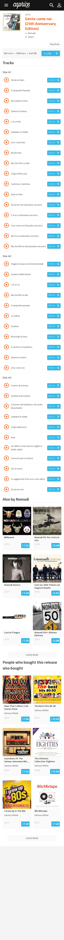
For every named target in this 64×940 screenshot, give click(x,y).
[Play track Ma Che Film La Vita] (6, 163)
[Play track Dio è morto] (6, 469)
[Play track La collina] (6, 316)
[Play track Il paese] (6, 327)
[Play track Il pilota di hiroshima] (6, 396)
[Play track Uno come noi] (6, 368)
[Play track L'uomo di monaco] (6, 386)
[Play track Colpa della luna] (6, 427)
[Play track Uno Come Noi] (6, 143)
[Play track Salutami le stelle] (6, 417)
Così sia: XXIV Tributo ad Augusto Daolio (47, 586)
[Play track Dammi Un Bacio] (6, 111)
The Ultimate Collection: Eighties (44, 760)
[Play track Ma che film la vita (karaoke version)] (6, 247)
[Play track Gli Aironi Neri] (6, 80)
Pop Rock (54, 44)
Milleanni (9, 537)
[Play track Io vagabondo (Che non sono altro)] (6, 479)
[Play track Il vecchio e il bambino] (6, 347)
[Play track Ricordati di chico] (6, 337)
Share (31, 37)
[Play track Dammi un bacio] (6, 358)
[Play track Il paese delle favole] (6, 275)
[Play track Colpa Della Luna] (6, 174)
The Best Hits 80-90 (45, 706)
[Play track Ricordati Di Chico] (6, 101)
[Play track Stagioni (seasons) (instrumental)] (6, 264)
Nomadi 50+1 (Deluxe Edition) (45, 634)
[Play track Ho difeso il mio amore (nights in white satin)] (6, 448)
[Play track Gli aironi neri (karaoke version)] (6, 205)
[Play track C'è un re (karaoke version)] (6, 215)
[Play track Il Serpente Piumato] (6, 91)
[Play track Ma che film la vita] (6, 295)
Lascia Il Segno (12, 632)
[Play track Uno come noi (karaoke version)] (6, 226)
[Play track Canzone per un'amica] (6, 458)
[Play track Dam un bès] (6, 195)
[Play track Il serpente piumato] (6, 306)
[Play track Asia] (6, 438)
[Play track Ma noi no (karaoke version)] (6, 236)
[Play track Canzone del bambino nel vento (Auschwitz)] (6, 407)
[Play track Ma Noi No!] (6, 153)
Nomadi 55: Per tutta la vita (46, 539)
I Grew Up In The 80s (15, 810)
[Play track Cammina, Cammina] (6, 184)
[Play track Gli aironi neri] (6, 490)
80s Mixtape (40, 810)
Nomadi (32, 33)
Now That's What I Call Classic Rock (16, 707)
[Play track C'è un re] (6, 285)
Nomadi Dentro (12, 584)
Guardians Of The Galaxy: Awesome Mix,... (17, 760)
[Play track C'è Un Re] (6, 122)
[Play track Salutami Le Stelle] (6, 132)
